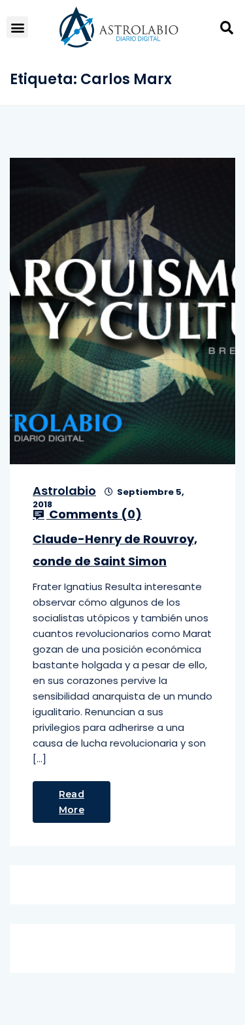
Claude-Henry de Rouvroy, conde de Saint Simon (115, 550)
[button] (17, 27)
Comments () (94, 514)
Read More (71, 802)
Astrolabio (64, 491)
